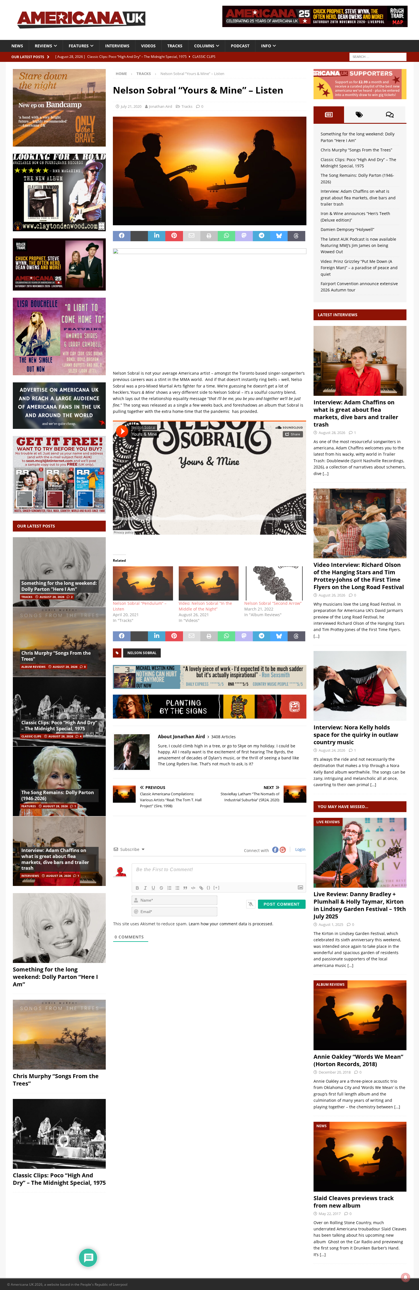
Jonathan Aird (160, 106)
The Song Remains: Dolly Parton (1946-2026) (57, 795)
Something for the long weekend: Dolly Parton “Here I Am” (59, 586)
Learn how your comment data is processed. (231, 923)
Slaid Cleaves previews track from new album (354, 1201)
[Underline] (153, 888)
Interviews (117, 45)
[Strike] (161, 888)
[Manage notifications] (405, 1277)
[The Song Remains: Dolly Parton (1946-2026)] (59, 781)
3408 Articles (223, 736)
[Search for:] (377, 56)
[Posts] (329, 114)
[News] (360, 1157)
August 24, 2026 (332, 750)
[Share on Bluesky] (279, 236)
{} (209, 887)
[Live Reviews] (360, 853)
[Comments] (390, 114)
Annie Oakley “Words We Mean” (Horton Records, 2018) (358, 1060)
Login (300, 849)
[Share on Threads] (296, 236)
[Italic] (145, 888)
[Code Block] (193, 888)
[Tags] (359, 114)
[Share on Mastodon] (244, 236)
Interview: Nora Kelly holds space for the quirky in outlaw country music (356, 734)
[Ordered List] (169, 888)
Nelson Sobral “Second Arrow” (273, 603)
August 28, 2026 (52, 597)
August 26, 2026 (332, 595)
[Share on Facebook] (121, 236)
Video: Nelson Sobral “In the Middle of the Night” (205, 606)
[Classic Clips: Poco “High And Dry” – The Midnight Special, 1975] (59, 712)
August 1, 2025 (331, 924)
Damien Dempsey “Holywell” (347, 229)
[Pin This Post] (174, 236)
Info (266, 45)
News (17, 45)
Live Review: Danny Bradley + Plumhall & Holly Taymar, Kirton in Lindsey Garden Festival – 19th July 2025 (360, 905)
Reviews (43, 45)
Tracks (174, 45)
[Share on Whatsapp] (226, 236)
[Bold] (137, 888)
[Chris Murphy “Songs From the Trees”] (59, 642)
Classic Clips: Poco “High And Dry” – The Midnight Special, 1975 (59, 725)
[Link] (201, 888)
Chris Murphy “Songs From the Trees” (56, 656)
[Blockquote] (185, 888)
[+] (216, 887)
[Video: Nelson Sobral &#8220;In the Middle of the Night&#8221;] (209, 583)
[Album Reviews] (360, 1015)
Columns (204, 45)
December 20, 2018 (335, 1072)
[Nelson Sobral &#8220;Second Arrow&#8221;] (274, 583)
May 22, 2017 (330, 1213)
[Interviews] (360, 361)
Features (79, 45)
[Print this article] (209, 236)
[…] (326, 473)
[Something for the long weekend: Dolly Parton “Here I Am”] (59, 572)
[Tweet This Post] (139, 236)
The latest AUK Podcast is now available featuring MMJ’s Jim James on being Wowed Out (358, 245)
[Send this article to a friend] (191, 236)
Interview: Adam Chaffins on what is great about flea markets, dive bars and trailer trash (55, 859)
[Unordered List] (177, 888)
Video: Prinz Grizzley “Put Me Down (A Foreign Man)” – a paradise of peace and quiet (359, 268)
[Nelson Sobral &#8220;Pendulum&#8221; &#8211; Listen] (143, 583)
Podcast (240, 45)
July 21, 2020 (131, 106)
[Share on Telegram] (261, 236)
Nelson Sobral (141, 652)
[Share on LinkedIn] (156, 236)
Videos (148, 45)
